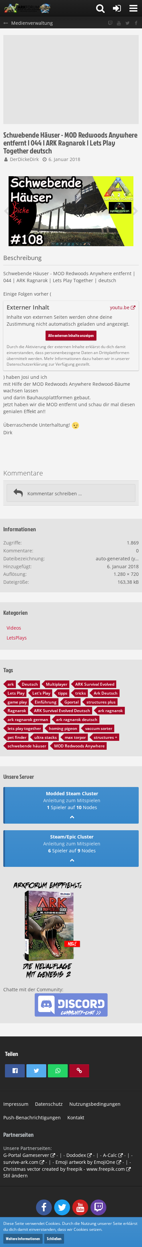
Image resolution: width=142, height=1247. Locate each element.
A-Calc (110, 1155)
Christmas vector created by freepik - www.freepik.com (64, 1169)
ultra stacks (45, 737)
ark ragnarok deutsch (76, 719)
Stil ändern (15, 1175)
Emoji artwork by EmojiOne (85, 1162)
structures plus (101, 702)
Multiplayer (56, 684)
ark (11, 684)
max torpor (75, 737)
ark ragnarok (110, 710)
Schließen (54, 1238)
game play (17, 702)
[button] (133, 8)
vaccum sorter (98, 728)
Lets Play (16, 693)
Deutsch (30, 684)
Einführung (45, 702)
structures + (105, 737)
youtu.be (119, 307)
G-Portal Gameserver (26, 1155)
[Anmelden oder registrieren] (117, 8)
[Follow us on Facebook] (136, 23)
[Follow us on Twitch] (110, 23)
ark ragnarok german (28, 719)
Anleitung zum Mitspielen (71, 800)
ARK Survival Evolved (94, 684)
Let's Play (41, 693)
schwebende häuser (27, 746)
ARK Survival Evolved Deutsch (62, 710)
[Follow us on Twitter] (127, 23)
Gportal (71, 702)
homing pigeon (63, 728)
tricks (80, 693)
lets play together (24, 728)
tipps (62, 693)
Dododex (76, 1155)
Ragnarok (17, 710)
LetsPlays (17, 638)
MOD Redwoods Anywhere (79, 746)
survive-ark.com (20, 1162)
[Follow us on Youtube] (119, 23)
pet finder (17, 737)
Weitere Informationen (23, 1238)
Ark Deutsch (106, 693)
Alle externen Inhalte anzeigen (71, 335)
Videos (14, 628)
